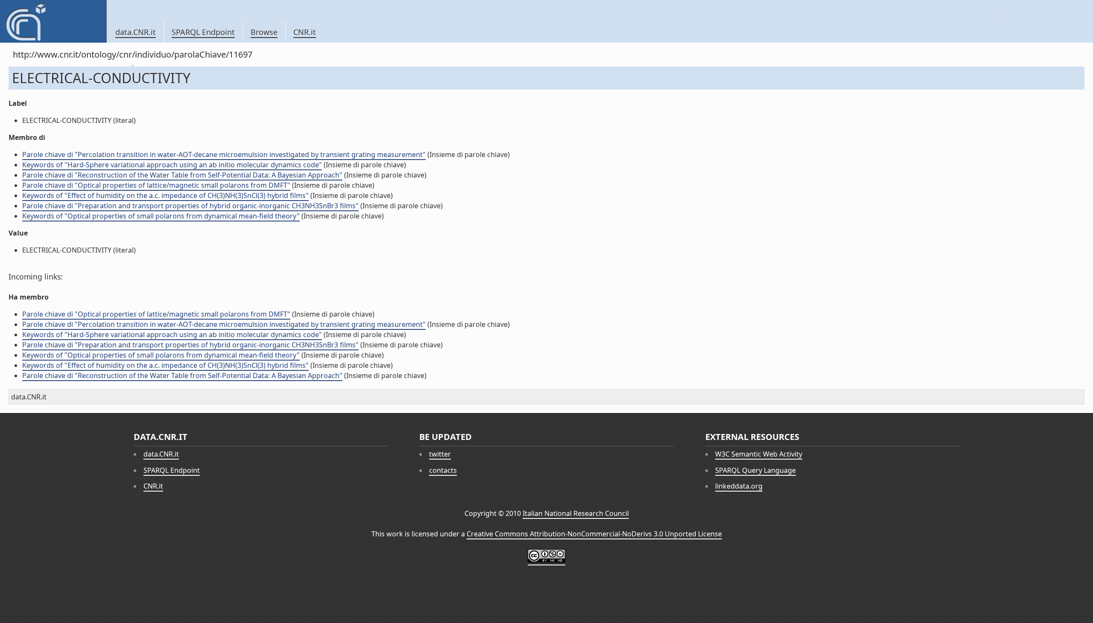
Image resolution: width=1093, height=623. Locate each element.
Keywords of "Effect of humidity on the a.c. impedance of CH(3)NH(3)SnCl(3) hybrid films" (165, 195)
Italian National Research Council (576, 513)
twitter (440, 454)
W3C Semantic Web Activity (758, 454)
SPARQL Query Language (755, 470)
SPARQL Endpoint (203, 32)
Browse (264, 32)
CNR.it (304, 32)
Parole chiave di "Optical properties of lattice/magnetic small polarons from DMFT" (156, 185)
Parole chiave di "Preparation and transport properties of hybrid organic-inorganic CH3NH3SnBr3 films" (190, 205)
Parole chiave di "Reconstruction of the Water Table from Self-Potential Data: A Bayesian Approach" (182, 175)
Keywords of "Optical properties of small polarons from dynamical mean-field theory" (161, 216)
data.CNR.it (135, 32)
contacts (443, 470)
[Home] (53, 21)
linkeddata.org (739, 486)
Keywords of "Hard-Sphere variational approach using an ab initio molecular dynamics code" (172, 164)
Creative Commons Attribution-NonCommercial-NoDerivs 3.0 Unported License (594, 534)
